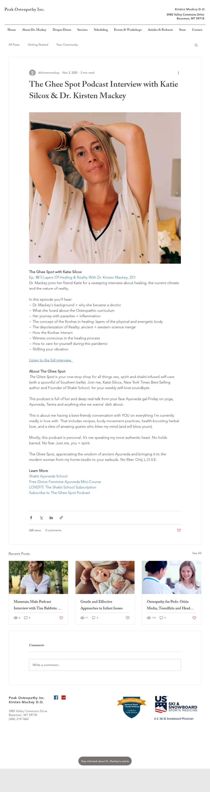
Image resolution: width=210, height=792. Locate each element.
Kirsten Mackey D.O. (190, 9)
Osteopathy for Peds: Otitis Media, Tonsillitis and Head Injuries (168, 605)
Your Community (67, 44)
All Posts (14, 44)
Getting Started (38, 44)
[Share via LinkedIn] (51, 518)
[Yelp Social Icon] (64, 697)
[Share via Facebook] (31, 518)
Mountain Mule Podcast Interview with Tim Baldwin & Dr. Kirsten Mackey (37, 605)
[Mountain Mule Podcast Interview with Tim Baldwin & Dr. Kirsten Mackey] (38, 577)
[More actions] (178, 72)
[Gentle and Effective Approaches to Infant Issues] (105, 577)
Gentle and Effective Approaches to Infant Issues (101, 605)
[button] (196, 44)
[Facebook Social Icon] (56, 697)
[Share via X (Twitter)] (41, 518)
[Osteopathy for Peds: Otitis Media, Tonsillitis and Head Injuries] (171, 577)
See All (196, 553)
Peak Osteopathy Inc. (25, 10)
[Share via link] (61, 518)
